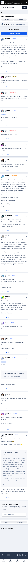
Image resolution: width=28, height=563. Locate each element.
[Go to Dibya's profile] (2, 339)
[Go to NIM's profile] (2, 93)
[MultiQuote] (2, 71)
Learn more (3, 2)
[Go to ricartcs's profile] (2, 323)
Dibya (6, 338)
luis (6, 235)
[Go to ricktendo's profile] (2, 24)
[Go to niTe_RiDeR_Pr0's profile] (2, 435)
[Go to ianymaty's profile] (2, 276)
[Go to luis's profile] (2, 236)
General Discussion (20, 24)
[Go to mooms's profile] (2, 144)
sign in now (11, 508)
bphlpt (7, 175)
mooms (7, 144)
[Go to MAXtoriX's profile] (2, 297)
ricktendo (6, 24)
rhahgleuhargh (9, 215)
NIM (6, 92)
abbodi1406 (8, 413)
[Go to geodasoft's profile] (2, 77)
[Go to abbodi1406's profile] (2, 414)
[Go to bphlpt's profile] (2, 176)
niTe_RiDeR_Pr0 (9, 434)
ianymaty (7, 275)
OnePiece (7, 394)
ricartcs (7, 322)
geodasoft (8, 76)
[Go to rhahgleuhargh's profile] (2, 216)
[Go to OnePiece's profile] (2, 394)
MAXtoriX (7, 296)
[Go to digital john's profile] (2, 160)
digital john (8, 160)
